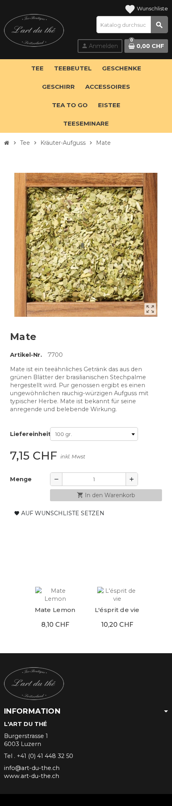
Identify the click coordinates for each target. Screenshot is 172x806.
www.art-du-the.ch (31, 776)
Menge (21, 479)
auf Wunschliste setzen (59, 513)
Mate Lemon (55, 610)
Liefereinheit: (28, 434)
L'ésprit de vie (117, 610)
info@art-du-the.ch (32, 768)
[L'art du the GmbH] (34, 34)
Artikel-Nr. (26, 354)
